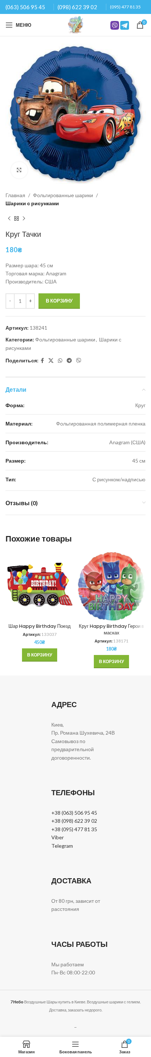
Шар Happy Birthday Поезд (39, 626)
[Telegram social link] (69, 361)
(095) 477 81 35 (125, 7)
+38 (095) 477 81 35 (74, 829)
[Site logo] (75, 24)
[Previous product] (9, 218)
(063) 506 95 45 (25, 7)
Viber (57, 837)
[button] (39, 655)
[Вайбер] (79, 361)
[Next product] (23, 218)
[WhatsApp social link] (60, 361)
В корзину (59, 301)
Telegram (62, 846)
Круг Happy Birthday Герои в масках (111, 629)
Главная (15, 195)
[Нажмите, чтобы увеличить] (19, 170)
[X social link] (51, 361)
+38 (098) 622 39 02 (74, 821)
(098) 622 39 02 (77, 7)
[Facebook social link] (42, 361)
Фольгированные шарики (63, 195)
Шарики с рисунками (32, 203)
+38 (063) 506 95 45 (74, 813)
